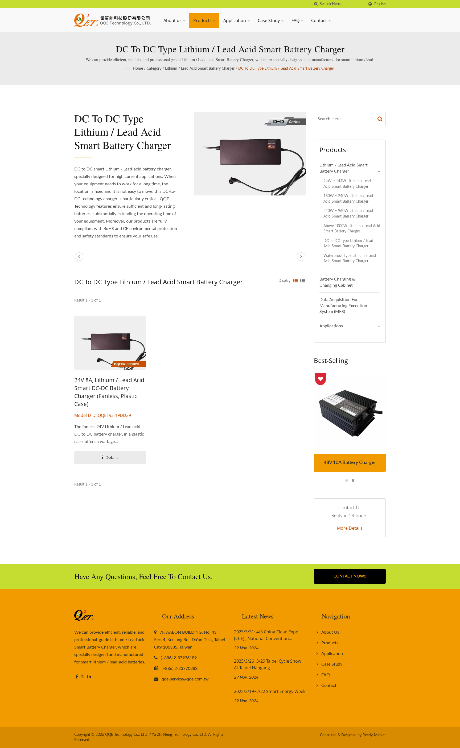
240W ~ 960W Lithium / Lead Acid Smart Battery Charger (348, 213)
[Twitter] (83, 677)
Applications (331, 326)
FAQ (296, 20)
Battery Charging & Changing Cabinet (337, 282)
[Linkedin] (89, 677)
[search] (316, 4)
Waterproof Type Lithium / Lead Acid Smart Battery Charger (349, 258)
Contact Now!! (350, 576)
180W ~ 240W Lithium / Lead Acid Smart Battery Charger (348, 198)
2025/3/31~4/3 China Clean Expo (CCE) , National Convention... (266, 635)
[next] (301, 256)
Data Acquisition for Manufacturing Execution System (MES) (343, 306)
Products (203, 20)
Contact (319, 20)
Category (154, 68)
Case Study (269, 20)
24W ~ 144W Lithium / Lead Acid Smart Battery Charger (347, 184)
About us (173, 20)
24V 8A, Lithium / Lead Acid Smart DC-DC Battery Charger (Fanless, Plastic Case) (109, 392)
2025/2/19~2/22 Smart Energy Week (269, 691)
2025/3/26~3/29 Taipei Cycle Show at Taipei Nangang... (267, 664)
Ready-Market (374, 735)
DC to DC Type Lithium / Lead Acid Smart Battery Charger (286, 68)
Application (235, 20)
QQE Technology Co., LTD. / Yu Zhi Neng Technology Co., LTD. (156, 735)
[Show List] (302, 280)
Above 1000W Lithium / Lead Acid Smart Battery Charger (351, 228)
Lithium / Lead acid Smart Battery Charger (200, 68)
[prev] (79, 256)
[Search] (380, 119)
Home (138, 68)
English (380, 4)
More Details (350, 528)
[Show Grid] (295, 280)
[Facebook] (77, 677)
